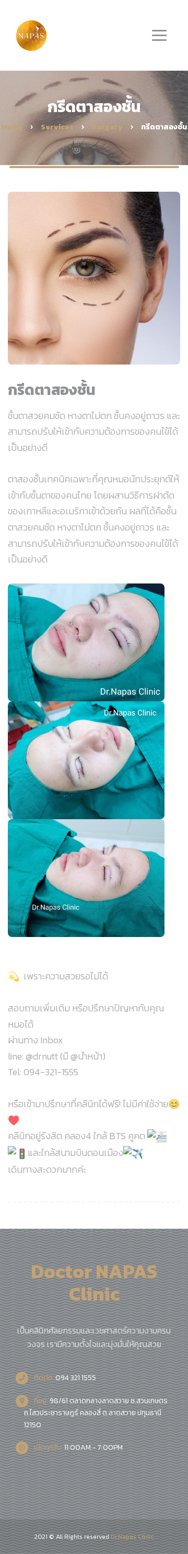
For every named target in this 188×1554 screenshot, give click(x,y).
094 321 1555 (64, 1377)
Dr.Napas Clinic (132, 1536)
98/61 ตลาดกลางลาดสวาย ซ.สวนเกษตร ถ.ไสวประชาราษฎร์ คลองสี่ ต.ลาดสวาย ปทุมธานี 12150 (96, 1412)
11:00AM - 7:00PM (77, 1447)
